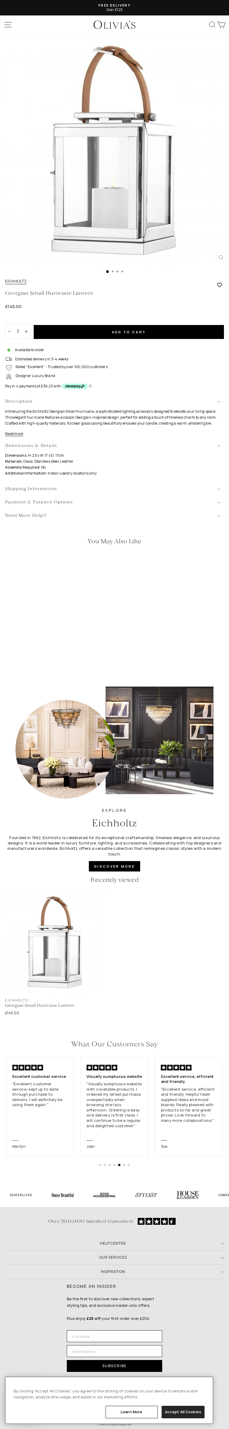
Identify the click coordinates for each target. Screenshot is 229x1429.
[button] (100, 1165)
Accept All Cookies (183, 1411)
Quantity (15, 319)
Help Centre (113, 1243)
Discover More (114, 866)
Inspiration (113, 1271)
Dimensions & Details (31, 446)
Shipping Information (31, 489)
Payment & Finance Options (39, 502)
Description (19, 401)
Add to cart (129, 332)
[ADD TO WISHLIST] (219, 285)
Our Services (113, 1257)
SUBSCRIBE (114, 1365)
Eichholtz (16, 281)
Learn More (131, 1411)
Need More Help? (26, 516)
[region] (109, 1400)
